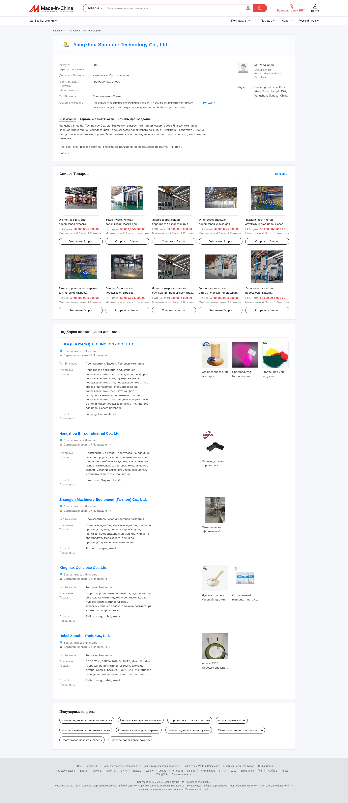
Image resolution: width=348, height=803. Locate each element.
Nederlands (247, 770)
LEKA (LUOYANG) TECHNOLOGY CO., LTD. (96, 344)
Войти (315, 10)
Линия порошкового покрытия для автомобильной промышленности (78, 292)
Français (136, 770)
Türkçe (284, 770)
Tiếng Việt (162, 774)
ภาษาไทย (272, 770)
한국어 (222, 770)
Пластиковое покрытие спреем (82, 740)
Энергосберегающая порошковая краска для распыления (214, 224)
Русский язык (207, 770)
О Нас (78, 766)
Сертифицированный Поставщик (87, 355)
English (84, 770)
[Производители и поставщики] (51, 8)
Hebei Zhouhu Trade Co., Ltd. (84, 636)
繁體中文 (111, 770)
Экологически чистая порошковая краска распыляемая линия (259, 292)
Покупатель (238, 20)
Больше (207, 102)
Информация (265, 766)
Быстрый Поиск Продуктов (238, 766)
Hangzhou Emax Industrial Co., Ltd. (89, 433)
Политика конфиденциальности (161, 766)
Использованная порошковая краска (86, 730)
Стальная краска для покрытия (138, 730)
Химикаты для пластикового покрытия (87, 720)
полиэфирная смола (231, 720)
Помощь (266, 20)
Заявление (92, 766)
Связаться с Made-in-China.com (201, 766)
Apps (285, 20)
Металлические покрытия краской (240, 730)
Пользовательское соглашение (120, 766)
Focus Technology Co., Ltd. (170, 781)
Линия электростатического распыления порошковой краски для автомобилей (173, 292)
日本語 (123, 770)
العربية (233, 770)
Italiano (191, 770)
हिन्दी (260, 770)
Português (177, 770)
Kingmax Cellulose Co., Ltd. (83, 568)
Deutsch (162, 770)
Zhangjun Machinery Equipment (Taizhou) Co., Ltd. (103, 500)
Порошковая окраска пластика (190, 720)
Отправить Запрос (81, 241)
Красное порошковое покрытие (131, 740)
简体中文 (97, 770)
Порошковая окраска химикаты (140, 720)
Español (149, 770)
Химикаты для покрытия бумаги (189, 730)
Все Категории (44, 20)
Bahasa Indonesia (182, 774)
